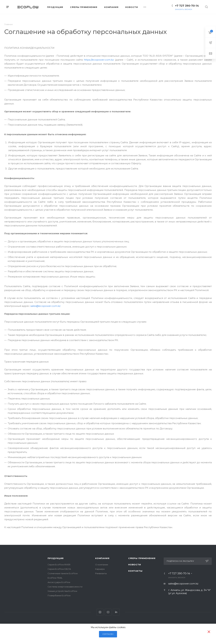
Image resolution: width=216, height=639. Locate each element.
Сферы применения (141, 558)
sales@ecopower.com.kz (45, 305)
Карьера (100, 569)
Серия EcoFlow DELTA (59, 569)
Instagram (100, 612)
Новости (134, 564)
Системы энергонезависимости (65, 586)
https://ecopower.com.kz (99, 59)
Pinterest (116, 612)
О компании (101, 564)
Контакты (135, 571)
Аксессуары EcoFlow (59, 582)
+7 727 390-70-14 (187, 5)
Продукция (56, 558)
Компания (102, 558)
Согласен (108, 634)
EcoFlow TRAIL (55, 578)
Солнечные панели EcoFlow (63, 573)
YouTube (108, 612)
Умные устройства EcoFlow (62, 591)
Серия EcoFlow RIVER (59, 564)
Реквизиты (101, 573)
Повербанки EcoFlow (59, 595)
